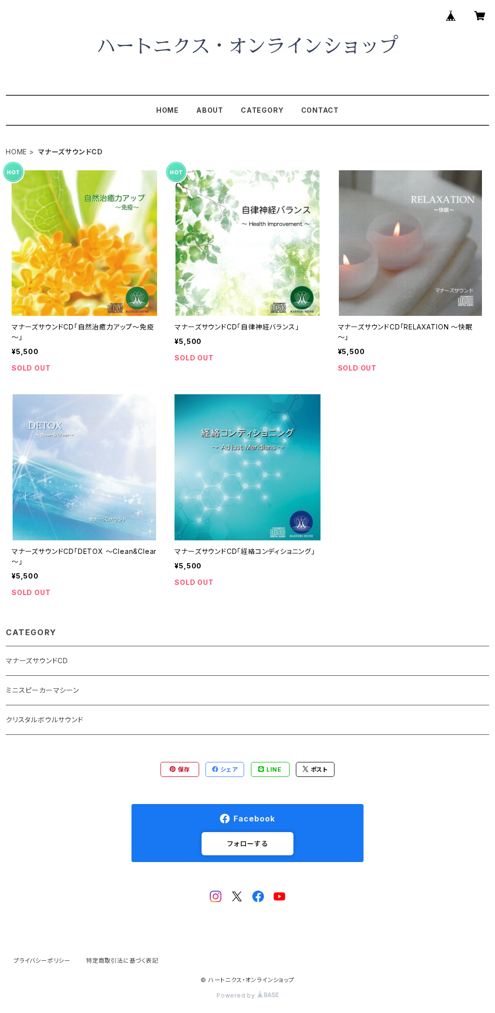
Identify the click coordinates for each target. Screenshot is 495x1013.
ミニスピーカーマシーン (42, 690)
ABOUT (209, 110)
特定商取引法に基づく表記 (122, 960)
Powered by (237, 995)
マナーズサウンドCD (37, 660)
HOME (167, 110)
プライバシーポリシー (42, 960)
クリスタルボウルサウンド (45, 719)
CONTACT (320, 110)
